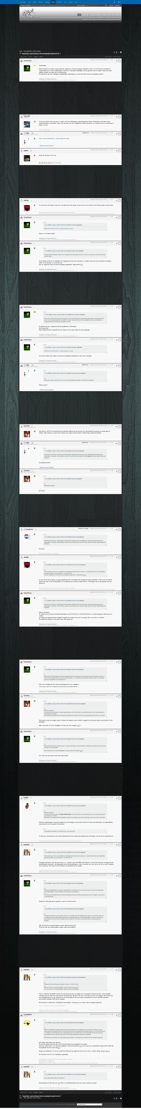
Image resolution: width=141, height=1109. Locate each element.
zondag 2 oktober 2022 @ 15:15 (98, 661)
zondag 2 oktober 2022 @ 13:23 (98, 242)
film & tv (41, 2)
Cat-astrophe (28, 1014)
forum (53, 2)
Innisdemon (29, 529)
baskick (26, 797)
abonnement (24, 57)
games (35, 2)
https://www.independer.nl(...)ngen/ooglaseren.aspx (54, 138)
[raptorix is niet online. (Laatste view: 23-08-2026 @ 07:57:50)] (21, 151)
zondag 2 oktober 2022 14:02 (59, 478)
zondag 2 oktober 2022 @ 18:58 (98, 843)
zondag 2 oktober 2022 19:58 (59, 1022)
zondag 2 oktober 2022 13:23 (59, 564)
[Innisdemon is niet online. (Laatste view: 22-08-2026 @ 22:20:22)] (21, 529)
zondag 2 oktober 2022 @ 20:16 (98, 1014)
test (59, 121)
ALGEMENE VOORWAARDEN (39, 1104)
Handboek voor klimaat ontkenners (48, 79)
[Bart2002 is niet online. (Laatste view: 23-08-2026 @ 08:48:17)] (21, 845)
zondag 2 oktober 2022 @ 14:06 (98, 470)
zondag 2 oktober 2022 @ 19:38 (98, 874)
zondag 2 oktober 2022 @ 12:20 (98, 199)
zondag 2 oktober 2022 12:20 (59, 250)
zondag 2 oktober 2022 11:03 (59, 314)
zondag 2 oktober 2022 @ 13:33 (98, 338)
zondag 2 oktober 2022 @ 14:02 (98, 442)
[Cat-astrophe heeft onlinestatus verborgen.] (21, 1015)
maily (27, 133)
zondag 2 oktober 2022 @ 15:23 (98, 730)
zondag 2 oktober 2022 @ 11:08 (98, 132)
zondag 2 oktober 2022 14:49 (59, 669)
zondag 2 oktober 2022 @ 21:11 (98, 1065)
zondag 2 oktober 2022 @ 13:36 (98, 425)
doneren (111, 5)
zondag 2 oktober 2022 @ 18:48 (98, 797)
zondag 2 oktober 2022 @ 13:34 (98, 364)
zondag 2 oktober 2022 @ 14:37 (98, 528)
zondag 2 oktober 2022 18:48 (59, 883)
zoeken (71, 2)
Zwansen (27, 426)
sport (29, 2)
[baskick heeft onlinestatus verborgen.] (21, 798)
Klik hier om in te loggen (37, 5)
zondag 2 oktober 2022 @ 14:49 (98, 556)
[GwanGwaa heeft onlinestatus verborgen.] (21, 61)
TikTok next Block (56, 162)
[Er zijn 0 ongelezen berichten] (115, 2)
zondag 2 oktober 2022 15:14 (59, 703)
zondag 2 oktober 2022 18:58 (59, 908)
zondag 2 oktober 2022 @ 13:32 (98, 306)
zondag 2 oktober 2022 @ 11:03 (98, 115)
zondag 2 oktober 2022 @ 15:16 (98, 695)
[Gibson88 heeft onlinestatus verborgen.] (21, 117)
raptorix (26, 150)
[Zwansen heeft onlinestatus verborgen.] (21, 426)
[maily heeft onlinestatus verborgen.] (21, 134)
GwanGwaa (27, 61)
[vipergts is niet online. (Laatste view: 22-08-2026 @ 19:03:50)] (21, 200)
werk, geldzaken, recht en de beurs (32, 51)
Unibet (30, 57)
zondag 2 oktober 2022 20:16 (59, 1074)
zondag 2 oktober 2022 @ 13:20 (98, 216)
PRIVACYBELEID (25, 1104)
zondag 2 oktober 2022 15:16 (59, 739)
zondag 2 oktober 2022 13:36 (59, 451)
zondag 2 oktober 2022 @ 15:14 (98, 592)
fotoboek (59, 2)
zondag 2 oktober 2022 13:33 (59, 373)
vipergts (26, 200)
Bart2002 (26, 845)
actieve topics (108, 57)
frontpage (23, 2)
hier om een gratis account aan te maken (55, 5)
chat (65, 2)
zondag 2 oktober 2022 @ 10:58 (98, 59)
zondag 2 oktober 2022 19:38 (59, 977)
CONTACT (52, 1104)
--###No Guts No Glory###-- (46, 145)
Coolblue (35, 57)
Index (20, 51)
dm (75, 2)
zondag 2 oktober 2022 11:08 (59, 225)
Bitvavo (41, 57)
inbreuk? (117, 5)
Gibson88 (27, 116)
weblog (47, 2)
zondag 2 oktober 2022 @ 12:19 (98, 149)
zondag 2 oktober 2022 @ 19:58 (98, 968)
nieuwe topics (116, 57)
